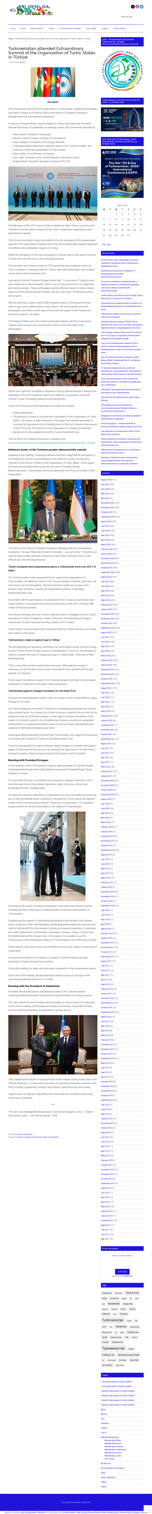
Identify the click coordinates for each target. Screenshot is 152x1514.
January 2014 (106, 1119)
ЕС (116, 1332)
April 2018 (105, 924)
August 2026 (106, 480)
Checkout (105, 1423)
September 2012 (108, 1183)
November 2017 (107, 947)
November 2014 (107, 1091)
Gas (136, 1298)
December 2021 (107, 725)
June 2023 (105, 642)
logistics (105, 1309)
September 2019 (108, 850)
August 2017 (106, 961)
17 (128, 225)
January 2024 (106, 609)
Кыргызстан (115, 1337)
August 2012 (106, 1188)
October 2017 (106, 952)
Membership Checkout (113, 1446)
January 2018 (106, 938)
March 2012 (106, 1206)
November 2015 (107, 1049)
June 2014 (105, 1109)
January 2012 (106, 1216)
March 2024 (106, 600)
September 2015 (108, 1058)
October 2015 (106, 1054)
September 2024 (108, 572)
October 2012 (106, 1179)
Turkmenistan (53, 1137)
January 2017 (106, 994)
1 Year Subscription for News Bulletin (116, 1382)
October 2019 (106, 845)
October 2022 (106, 679)
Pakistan (114, 1309)
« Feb (103, 244)
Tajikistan (106, 1314)
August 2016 (106, 1017)
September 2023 (108, 628)
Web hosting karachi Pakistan (114, 1512)
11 (134, 219)
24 (128, 230)
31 (128, 235)
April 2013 (105, 1151)
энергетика (120, 1365)
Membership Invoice (113, 1453)
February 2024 (107, 605)
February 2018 (107, 933)
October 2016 (106, 1007)
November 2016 (107, 1003)
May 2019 (105, 869)
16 (122, 225)
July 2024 (105, 581)
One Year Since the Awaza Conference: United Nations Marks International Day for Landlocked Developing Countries (120, 360)
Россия (105, 1342)
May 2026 (105, 494)
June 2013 (105, 1142)
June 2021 (105, 753)
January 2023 (106, 665)
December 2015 (107, 1044)
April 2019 (105, 873)
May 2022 (105, 702)
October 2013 (106, 1128)
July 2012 (105, 1193)
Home (10, 39)
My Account (106, 1463)
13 (104, 225)
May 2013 (105, 1146)
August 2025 (106, 521)
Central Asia (132, 1292)
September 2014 (108, 1100)
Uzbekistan (121, 1326)
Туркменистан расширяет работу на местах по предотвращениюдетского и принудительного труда (121, 306)
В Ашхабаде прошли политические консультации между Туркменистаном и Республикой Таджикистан (119, 408)
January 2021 (106, 776)
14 (110, 225)
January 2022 (106, 720)
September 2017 (108, 956)
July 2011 (105, 1230)
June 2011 (105, 1234)
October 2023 (106, 623)
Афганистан (107, 1332)
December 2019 (107, 836)
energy (124, 1298)
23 (122, 230)
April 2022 (105, 706)
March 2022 (106, 711)
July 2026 (105, 484)
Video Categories (108, 1477)
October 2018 (106, 901)
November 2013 (107, 1123)
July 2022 (105, 693)
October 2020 (106, 790)
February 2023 (107, 660)
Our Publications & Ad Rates (112, 1468)
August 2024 (106, 577)
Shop (103, 1473)
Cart (102, 1419)
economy (114, 1298)
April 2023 (105, 651)
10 (128, 219)
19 (141, 225)
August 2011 (106, 1225)
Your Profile (109, 1459)
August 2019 (106, 855)
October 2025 (106, 512)
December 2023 (107, 614)
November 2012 (107, 1174)
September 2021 (108, 739)
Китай (104, 1337)
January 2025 (106, 554)
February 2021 (107, 771)
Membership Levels (112, 1456)
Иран (122, 1332)
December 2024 (107, 558)
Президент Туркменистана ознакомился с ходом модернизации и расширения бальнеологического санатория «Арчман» (119, 460)
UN (136, 1321)
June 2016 (105, 1021)
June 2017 (105, 970)
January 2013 (106, 1165)
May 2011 (105, 1239)
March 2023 (106, 656)
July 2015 (105, 1068)
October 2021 (106, 734)
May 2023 (105, 646)
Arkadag (27, 1137)
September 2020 (108, 794)
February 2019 (107, 882)
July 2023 (105, 637)
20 (104, 230)
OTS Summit (36, 1137)
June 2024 (105, 586)
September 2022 (108, 683)
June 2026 (105, 489)
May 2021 (105, 757)
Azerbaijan (118, 1293)
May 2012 (105, 1197)
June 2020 (105, 808)
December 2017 (107, 943)
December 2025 (107, 503)
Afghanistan (107, 1293)
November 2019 (107, 841)
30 (122, 235)
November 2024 (107, 563)
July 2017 (105, 966)
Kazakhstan (114, 1303)
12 (141, 219)
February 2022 (107, 716)
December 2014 (107, 1086)
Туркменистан (113, 1348)
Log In (103, 1432)
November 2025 (107, 507)
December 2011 (107, 1220)
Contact (104, 1428)
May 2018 (105, 919)
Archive (104, 1414)
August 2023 (106, 632)
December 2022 (107, 669)
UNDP (104, 1327)
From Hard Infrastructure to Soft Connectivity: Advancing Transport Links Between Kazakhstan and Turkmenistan (121, 382)
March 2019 (106, 878)
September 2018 (108, 906)
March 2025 (106, 544)
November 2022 (107, 674)
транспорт (134, 1360)
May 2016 (105, 1026)
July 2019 (105, 859)
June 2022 (105, 697)
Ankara (21, 1137)
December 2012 (107, 1169)
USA (111, 1327)
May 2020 (105, 813)
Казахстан (132, 1332)
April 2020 (105, 818)
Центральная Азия (128, 1354)
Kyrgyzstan (128, 1304)
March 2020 (106, 822)
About (103, 1409)
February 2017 (107, 989)
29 (116, 235)
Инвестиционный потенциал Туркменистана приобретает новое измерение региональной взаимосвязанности (121, 442)
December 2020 (107, 781)
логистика (111, 1360)
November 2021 (107, 730)
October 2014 (106, 1095)
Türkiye (45, 1137)
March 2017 (106, 984)
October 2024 (106, 568)
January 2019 (106, 887)
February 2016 (107, 1040)
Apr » (109, 244)
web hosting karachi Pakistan (33, 1512)
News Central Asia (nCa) (30, 10)
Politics (123, 1309)
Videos (104, 1482)
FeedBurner (128, 1276)
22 (116, 230)
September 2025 (108, 517)
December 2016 (107, 998)
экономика (107, 1365)
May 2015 (105, 1072)
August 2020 (106, 799)
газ (103, 1360)
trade (114, 1314)
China (104, 1298)
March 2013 (106, 1156)
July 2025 (105, 526)
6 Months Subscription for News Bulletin (118, 1400)
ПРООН (134, 1337)
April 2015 (105, 1077)
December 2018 (107, 892)
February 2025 (107, 549)
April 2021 (105, 762)
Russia (132, 1309)
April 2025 (105, 540)
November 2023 (107, 619)
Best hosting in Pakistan (137, 1512)
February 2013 (107, 1160)
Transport (124, 1314)
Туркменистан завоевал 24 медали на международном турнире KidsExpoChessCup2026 (118, 274)
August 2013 (106, 1132)
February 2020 (107, 827)
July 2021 (105, 748)
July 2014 (105, 1105)
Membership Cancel (112, 1443)
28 (110, 235)
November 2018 (107, 896)
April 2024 (105, 595)
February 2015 (107, 1081)
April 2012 (105, 1202)
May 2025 (105, 535)
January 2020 (106, 831)
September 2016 (108, 1012)
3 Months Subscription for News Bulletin (118, 1391)
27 (104, 235)
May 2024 (105, 591)
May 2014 (105, 1114)
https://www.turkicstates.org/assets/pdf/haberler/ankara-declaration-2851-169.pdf (51, 442)
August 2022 (106, 688)
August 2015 (106, 1063)
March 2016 (106, 1035)
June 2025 (105, 531)
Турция (131, 1349)
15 (116, 225)
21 (110, 230)
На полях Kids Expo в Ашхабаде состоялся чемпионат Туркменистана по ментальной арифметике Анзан (119, 263)
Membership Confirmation (115, 1449)
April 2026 (105, 498)
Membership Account (110, 1437)
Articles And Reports (25, 1134)
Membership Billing (112, 1440)
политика (122, 1360)
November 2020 (107, 785)
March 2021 (106, 767)
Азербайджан (134, 1327)
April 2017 (105, 980)
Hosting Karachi (68, 1512)
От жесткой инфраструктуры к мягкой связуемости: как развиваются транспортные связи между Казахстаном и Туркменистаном (121, 371)
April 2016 (105, 1031)
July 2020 (105, 804)
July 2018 (105, 910)
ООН (126, 1337)
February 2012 (107, 1211)
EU (131, 1298)
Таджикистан (117, 1342)
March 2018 (106, 929)
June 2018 (105, 915)
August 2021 (106, 744)
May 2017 (105, 975)
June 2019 (105, 864)
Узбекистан (108, 1355)
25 (134, 230)
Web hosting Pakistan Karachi (88, 1512)
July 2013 (105, 1137)
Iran (103, 1304)
